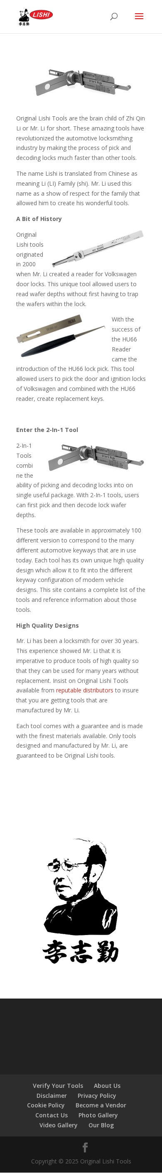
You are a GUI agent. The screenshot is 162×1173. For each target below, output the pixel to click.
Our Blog (101, 1125)
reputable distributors (84, 690)
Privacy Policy (97, 1095)
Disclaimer (52, 1095)
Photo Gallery (98, 1115)
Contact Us (51, 1115)
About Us (107, 1086)
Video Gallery (58, 1125)
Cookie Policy (46, 1105)
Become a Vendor (101, 1105)
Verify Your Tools (58, 1086)
